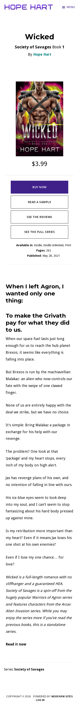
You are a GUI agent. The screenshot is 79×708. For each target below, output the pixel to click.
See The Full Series (39, 232)
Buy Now (39, 187)
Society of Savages (29, 669)
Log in (40, 700)
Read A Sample (39, 202)
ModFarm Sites (62, 696)
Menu (71, 7)
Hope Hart (42, 54)
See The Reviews (39, 217)
